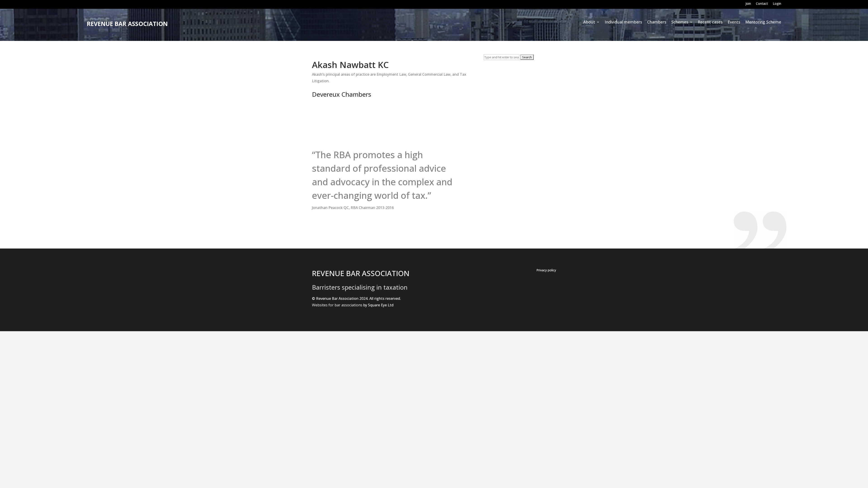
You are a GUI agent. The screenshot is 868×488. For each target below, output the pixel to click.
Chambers (656, 22)
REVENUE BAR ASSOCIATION (360, 273)
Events (734, 22)
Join (748, 4)
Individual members (623, 22)
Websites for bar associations (337, 305)
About (589, 22)
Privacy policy (546, 270)
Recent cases (710, 22)
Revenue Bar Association (127, 24)
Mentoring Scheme (763, 22)
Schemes (679, 22)
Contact (762, 4)
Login (777, 4)
